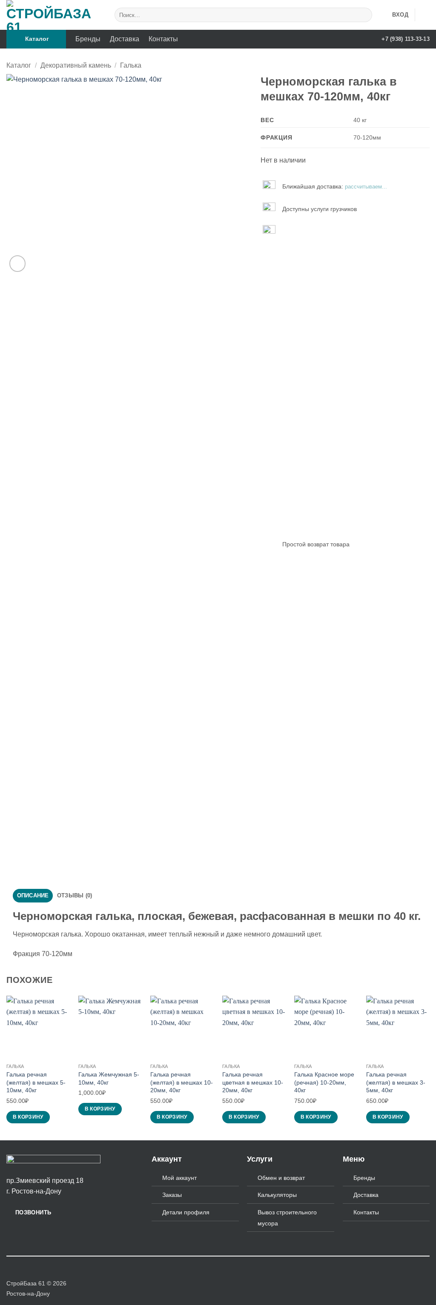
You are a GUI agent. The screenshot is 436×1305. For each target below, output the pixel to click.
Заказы (172, 1194)
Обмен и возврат (281, 1177)
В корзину (28, 1116)
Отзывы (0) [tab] (74, 895)
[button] (36, 39)
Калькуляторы (277, 1194)
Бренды (87, 39)
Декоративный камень (75, 65)
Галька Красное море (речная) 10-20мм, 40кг (324, 1082)
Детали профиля (185, 1212)
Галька (130, 65)
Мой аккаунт (179, 1177)
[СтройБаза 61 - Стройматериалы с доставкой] (51, 15)
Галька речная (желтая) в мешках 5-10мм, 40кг (36, 1082)
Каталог (18, 65)
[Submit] (364, 15)
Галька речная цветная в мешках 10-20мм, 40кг (252, 1082)
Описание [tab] (33, 895)
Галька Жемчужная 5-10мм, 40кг (108, 1078)
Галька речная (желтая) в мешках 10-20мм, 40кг (181, 1082)
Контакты (163, 39)
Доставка (124, 39)
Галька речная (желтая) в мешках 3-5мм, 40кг (395, 1082)
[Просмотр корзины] (425, 15)
